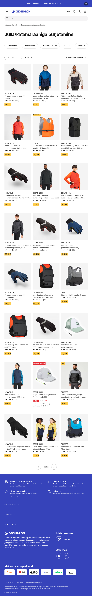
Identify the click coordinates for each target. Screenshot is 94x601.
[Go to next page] (54, 467)
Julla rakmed (30, 46)
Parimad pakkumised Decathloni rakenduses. (44, 4)
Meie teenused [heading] (10, 524)
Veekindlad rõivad (50, 46)
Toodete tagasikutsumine (35, 582)
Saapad (67, 46)
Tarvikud (81, 46)
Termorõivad (12, 46)
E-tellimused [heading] (10, 514)
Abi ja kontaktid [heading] (11, 504)
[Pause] (86, 4)
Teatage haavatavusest (13, 582)
